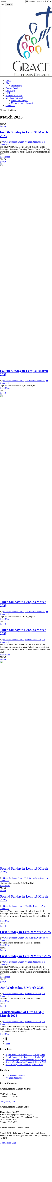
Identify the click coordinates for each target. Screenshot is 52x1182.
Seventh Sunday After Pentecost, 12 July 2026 (26, 1059)
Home (25, 1147)
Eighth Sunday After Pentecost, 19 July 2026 (25, 1054)
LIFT (23, 1164)
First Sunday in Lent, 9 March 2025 (25, 932)
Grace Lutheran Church (13, 142)
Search (9, 4)
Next (8, 1043)
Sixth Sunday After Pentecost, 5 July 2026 (24, 1064)
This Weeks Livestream (35, 380)
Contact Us (28, 1176)
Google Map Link (8, 1101)
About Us (27, 1151)
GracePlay (28, 1160)
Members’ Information (36, 1172)
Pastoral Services (32, 1155)
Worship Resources (33, 142)
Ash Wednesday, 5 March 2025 (22, 987)
